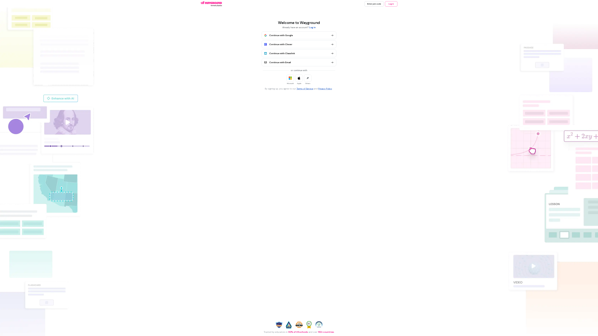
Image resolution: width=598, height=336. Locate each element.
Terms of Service (305, 88)
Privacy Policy (325, 88)
